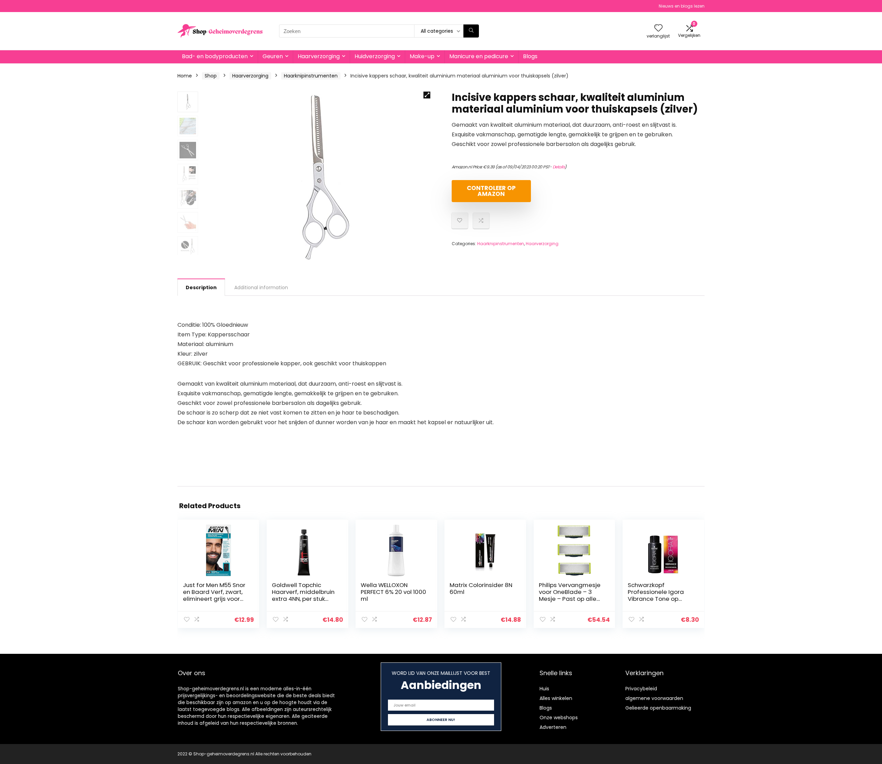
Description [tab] (201, 287)
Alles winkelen (556, 698)
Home (184, 75)
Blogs (530, 56)
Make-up (422, 56)
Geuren (273, 56)
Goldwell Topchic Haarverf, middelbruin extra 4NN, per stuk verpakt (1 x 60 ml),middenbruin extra (304, 599)
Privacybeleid (641, 688)
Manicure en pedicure (478, 56)
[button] (426, 95)
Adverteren (553, 727)
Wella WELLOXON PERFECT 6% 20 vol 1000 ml (393, 592)
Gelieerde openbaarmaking (658, 707)
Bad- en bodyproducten (215, 56)
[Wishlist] (658, 28)
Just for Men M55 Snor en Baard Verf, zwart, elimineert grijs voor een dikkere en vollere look (214, 599)
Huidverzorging (375, 56)
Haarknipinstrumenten (311, 75)
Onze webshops (559, 717)
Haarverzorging (319, 56)
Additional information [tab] (261, 287)
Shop (211, 75)
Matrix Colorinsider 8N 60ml (481, 588)
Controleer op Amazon (491, 191)
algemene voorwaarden (654, 698)
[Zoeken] (471, 31)
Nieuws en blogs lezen (682, 6)
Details (559, 167)
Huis (544, 688)
